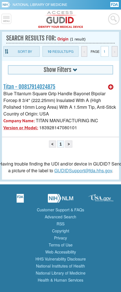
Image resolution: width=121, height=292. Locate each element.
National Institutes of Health (60, 266)
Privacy (60, 238)
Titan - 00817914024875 (29, 86)
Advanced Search (60, 216)
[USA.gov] (100, 200)
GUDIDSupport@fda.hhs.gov (83, 170)
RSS (60, 224)
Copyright (60, 231)
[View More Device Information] (111, 87)
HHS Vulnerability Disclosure (60, 259)
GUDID (60, 19)
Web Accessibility (60, 252)
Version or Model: (20, 128)
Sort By (25, 51)
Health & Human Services (60, 280)
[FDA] (115, 4)
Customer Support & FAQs (60, 209)
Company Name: (19, 121)
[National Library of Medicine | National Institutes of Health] (60, 200)
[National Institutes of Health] (7, 4)
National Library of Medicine (40, 4)
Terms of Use (61, 245)
